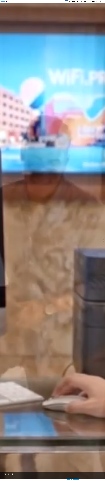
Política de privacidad (76, 479)
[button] (103, 1)
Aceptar (69, 479)
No (71, 479)
